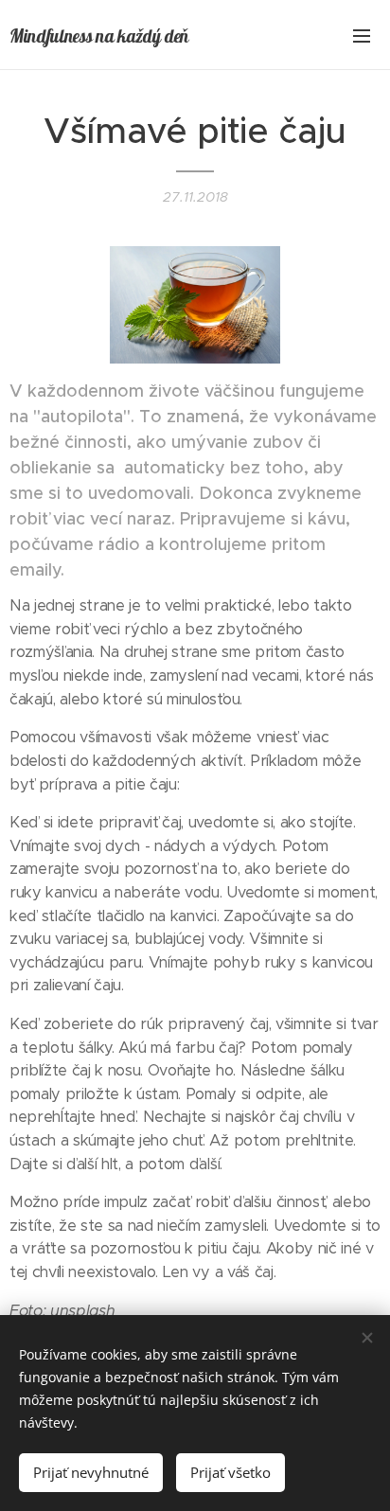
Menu (362, 35)
